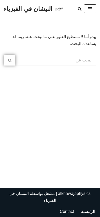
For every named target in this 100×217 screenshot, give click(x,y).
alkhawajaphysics (74, 193)
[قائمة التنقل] (90, 8)
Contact (67, 211)
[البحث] (80, 9)
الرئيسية (88, 211)
